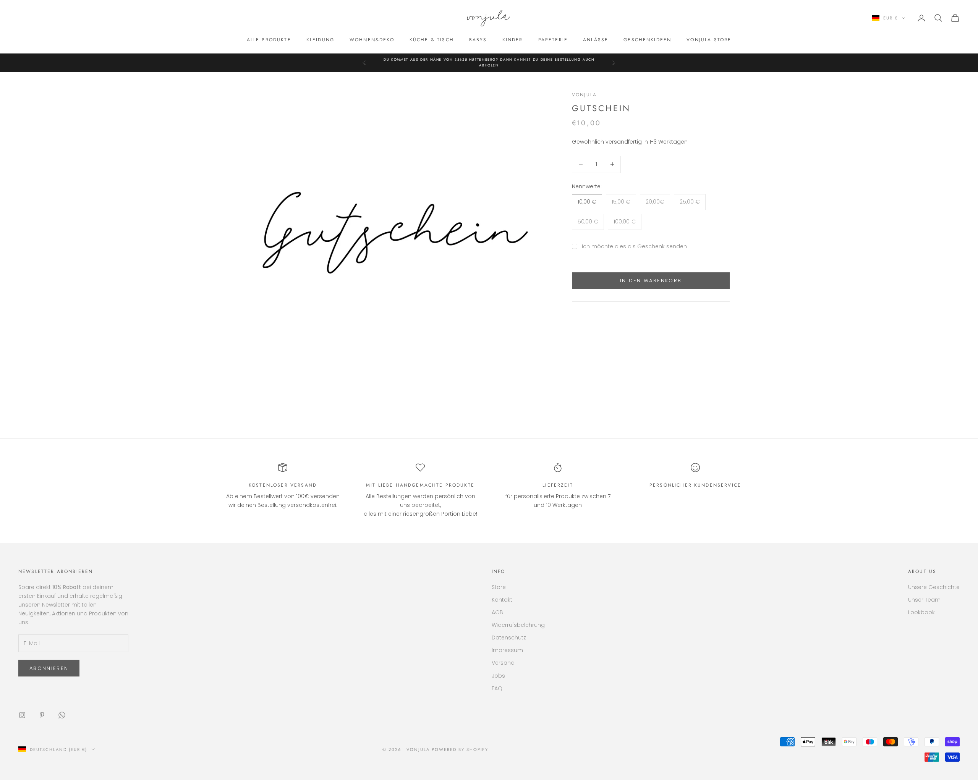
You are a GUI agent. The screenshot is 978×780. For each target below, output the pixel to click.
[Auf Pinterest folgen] (42, 715)
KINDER (512, 39)
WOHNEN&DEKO (372, 39)
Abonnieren (48, 668)
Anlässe (595, 39)
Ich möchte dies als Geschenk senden (634, 246)
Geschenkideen (647, 39)
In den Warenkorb (651, 280)
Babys (478, 39)
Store (499, 587)
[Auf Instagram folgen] (22, 715)
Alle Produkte (269, 39)
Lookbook (921, 612)
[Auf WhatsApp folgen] (62, 715)
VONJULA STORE (709, 39)
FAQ (497, 688)
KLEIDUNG (320, 39)
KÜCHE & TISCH (432, 39)
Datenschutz (509, 637)
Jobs (498, 676)
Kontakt (502, 600)
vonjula (584, 94)
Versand (503, 663)
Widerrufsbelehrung (518, 625)
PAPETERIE (553, 39)
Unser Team (924, 600)
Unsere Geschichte (934, 587)
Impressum (507, 650)
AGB (497, 612)
